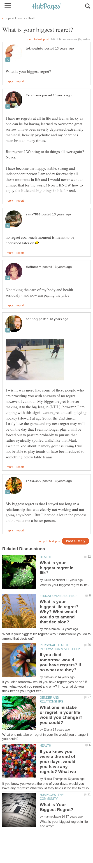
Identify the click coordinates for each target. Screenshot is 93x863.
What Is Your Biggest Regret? (56, 807)
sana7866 (33, 214)
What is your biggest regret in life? (57, 567)
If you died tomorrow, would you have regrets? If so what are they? (60, 662)
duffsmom (33, 267)
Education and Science (58, 596)
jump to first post (50, 541)
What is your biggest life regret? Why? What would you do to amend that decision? (59, 611)
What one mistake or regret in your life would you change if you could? (61, 715)
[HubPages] (46, 7)
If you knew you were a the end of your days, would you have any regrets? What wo (58, 761)
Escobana (33, 95)
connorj (32, 319)
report (20, 81)
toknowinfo (34, 48)
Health (45, 557)
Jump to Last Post (38, 39)
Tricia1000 (33, 481)
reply (10, 81)
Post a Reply (75, 541)
